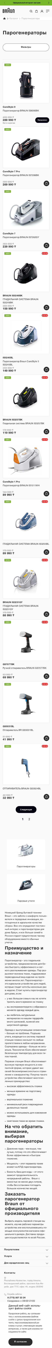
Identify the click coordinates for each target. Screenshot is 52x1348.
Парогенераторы (30, 19)
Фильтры (26, 47)
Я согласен (20, 1342)
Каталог (13, 19)
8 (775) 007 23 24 (16, 1298)
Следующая (26, 809)
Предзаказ (42, 120)
